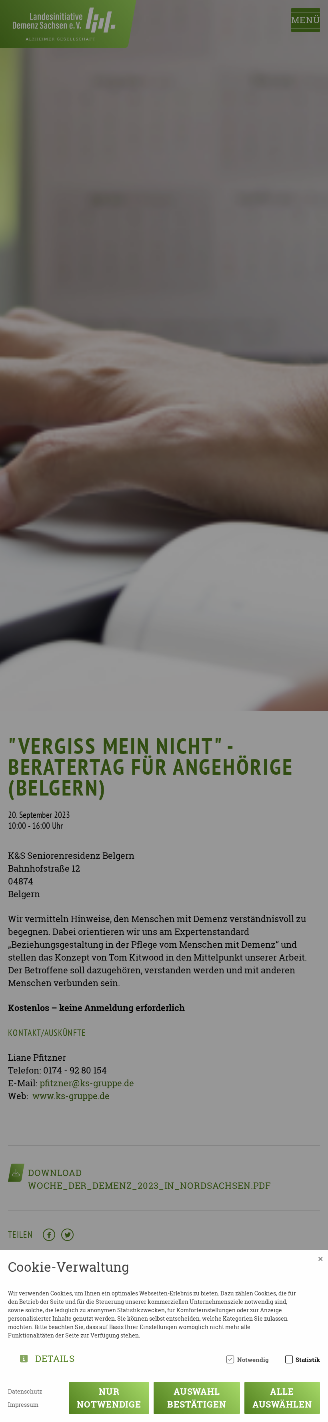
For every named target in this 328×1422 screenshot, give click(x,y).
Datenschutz (25, 1391)
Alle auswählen (282, 1398)
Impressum (23, 1404)
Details (55, 1357)
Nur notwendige (109, 1398)
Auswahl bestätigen (196, 1398)
